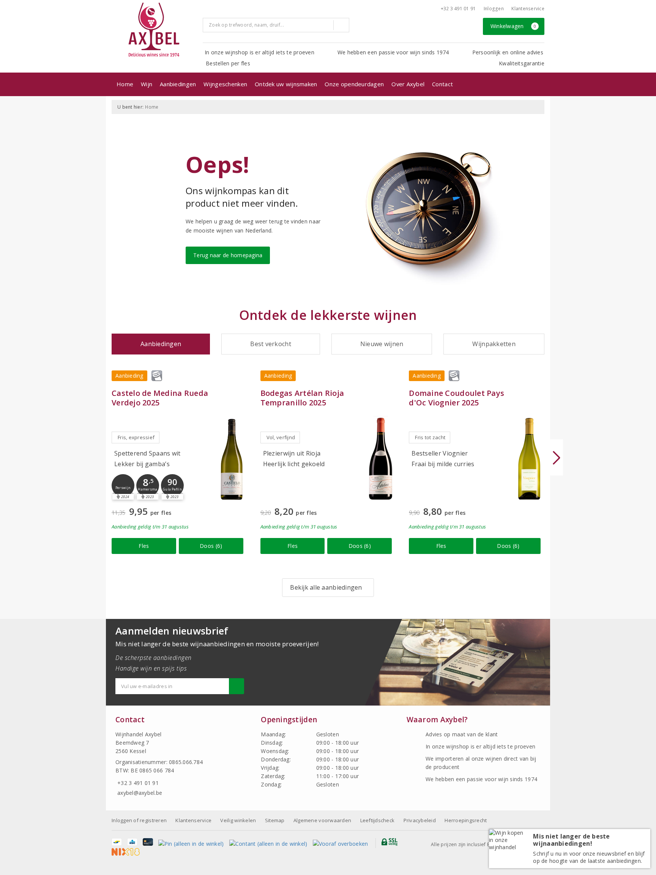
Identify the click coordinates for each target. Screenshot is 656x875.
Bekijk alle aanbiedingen (326, 587)
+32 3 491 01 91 (458, 8)
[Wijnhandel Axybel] (154, 30)
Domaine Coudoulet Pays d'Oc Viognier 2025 (456, 397)
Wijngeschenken (225, 84)
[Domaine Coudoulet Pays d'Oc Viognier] (529, 459)
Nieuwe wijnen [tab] (381, 344)
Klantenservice (527, 8)
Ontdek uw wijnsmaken (286, 84)
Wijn (146, 84)
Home (125, 84)
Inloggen (494, 8)
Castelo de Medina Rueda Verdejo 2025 (160, 397)
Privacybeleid (420, 820)
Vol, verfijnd (280, 437)
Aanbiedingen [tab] (160, 344)
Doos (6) (211, 545)
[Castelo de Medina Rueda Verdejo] (232, 459)
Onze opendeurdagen (354, 84)
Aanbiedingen (178, 84)
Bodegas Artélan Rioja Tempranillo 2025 (302, 397)
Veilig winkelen (238, 820)
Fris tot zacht (430, 437)
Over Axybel (407, 84)
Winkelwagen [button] (513, 26)
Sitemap (275, 820)
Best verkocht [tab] (270, 344)
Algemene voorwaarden (322, 820)
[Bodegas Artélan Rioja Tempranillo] (380, 459)
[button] (123, 485)
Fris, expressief (136, 437)
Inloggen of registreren (139, 820)
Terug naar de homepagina (227, 255)
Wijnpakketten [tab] (493, 344)
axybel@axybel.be (139, 792)
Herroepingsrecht (466, 820)
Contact (442, 84)
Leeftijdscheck (377, 820)
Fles (144, 545)
